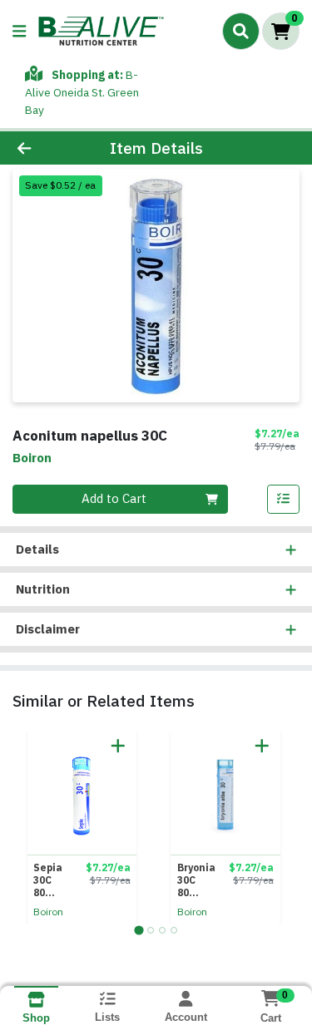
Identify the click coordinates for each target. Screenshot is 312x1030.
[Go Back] (48, 148)
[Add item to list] (283, 500)
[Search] (241, 30)
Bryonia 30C (196, 880)
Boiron (48, 911)
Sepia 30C (52, 880)
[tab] (138, 929)
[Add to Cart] (118, 746)
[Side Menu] (19, 31)
